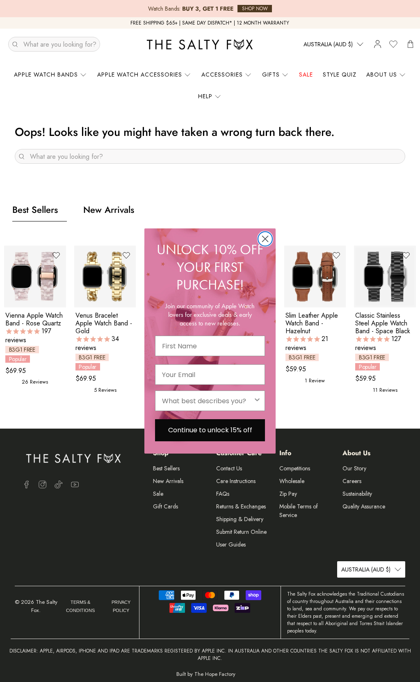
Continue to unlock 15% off (210, 430)
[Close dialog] (265, 239)
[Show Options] (257, 401)
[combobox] (207, 401)
